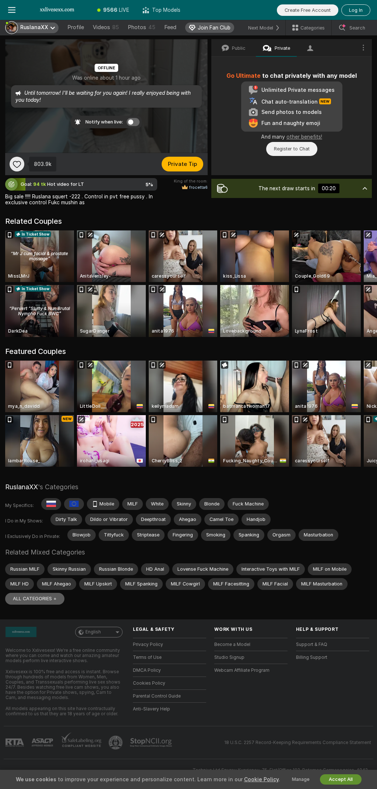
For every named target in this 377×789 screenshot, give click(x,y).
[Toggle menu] (12, 10)
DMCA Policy (147, 670)
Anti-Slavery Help (151, 709)
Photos (141, 27)
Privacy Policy (148, 644)
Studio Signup (229, 657)
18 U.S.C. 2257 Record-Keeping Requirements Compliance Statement (297, 742)
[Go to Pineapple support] (116, 743)
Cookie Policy (261, 779)
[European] (74, 504)
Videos (106, 27)
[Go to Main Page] (57, 10)
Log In (356, 10)
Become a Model (232, 644)
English (93, 632)
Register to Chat (292, 149)
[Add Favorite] (17, 164)
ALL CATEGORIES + (35, 598)
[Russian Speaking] (51, 504)
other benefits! (304, 137)
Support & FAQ (311, 644)
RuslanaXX (21, 487)
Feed (170, 27)
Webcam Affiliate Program (241, 670)
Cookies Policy (149, 683)
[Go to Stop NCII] (151, 742)
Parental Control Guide (157, 696)
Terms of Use (147, 657)
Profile (75, 27)
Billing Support (311, 657)
